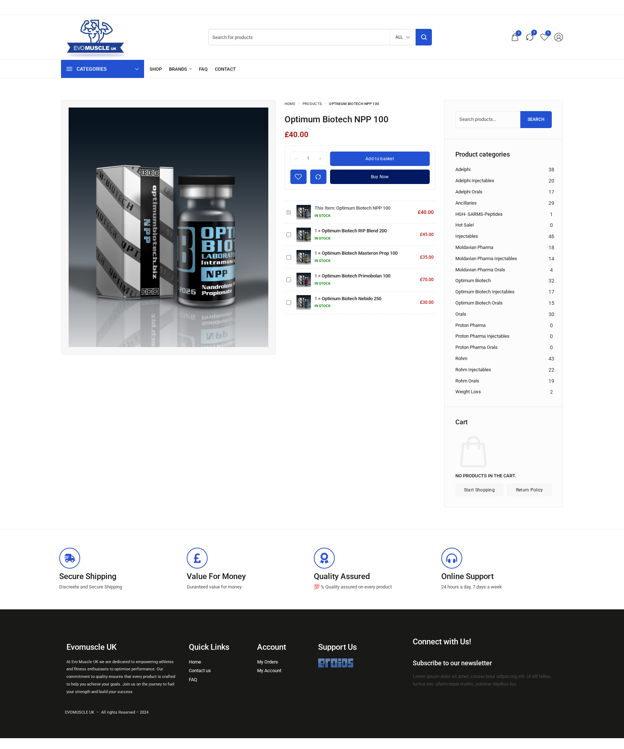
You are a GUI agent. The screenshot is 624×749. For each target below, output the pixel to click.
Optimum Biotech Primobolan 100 (356, 276)
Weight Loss (468, 391)
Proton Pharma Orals (476, 347)
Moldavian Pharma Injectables (486, 258)
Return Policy (529, 489)
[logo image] (95, 37)
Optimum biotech (473, 280)
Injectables (466, 236)
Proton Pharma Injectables (482, 336)
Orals (460, 314)
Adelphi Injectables (474, 180)
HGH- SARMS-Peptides (479, 214)
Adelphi (463, 169)
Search (536, 119)
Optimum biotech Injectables (485, 291)
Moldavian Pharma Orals (480, 269)
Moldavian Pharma (474, 247)
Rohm (461, 358)
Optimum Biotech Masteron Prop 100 (360, 253)
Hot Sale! (464, 225)
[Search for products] (424, 37)
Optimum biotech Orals (479, 303)
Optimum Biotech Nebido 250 (351, 298)
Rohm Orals (467, 381)
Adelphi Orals (468, 191)
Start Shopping (479, 489)
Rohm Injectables (473, 369)
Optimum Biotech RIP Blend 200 (354, 230)
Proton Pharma (470, 325)
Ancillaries (466, 203)
